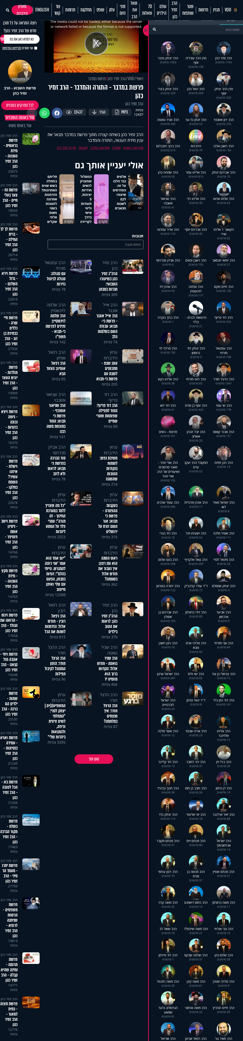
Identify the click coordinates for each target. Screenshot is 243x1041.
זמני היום (123, 10)
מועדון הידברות (22, 10)
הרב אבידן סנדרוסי (56, 450)
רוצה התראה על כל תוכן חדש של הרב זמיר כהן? (20, 27)
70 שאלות (147, 10)
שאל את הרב (134, 10)
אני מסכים (17, 48)
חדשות (203, 10)
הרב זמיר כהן (174, 10)
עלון (112, 10)
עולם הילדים (161, 10)
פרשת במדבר (97, 79)
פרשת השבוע (132, 147)
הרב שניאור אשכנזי (55, 397)
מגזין (216, 10)
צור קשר (57, 10)
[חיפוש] (154, 29)
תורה (115, 147)
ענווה (81, 147)
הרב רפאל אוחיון (56, 355)
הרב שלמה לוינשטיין (56, 307)
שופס (100, 10)
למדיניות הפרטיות (11, 48)
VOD (228, 10)
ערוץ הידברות (110, 355)
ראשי (139, 79)
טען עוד (94, 759)
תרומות (70, 10)
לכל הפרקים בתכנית (20, 105)
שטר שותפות (187, 10)
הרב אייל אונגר (110, 307)
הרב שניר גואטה (109, 650)
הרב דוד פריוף (110, 397)
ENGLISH (42, 10)
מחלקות (86, 10)
